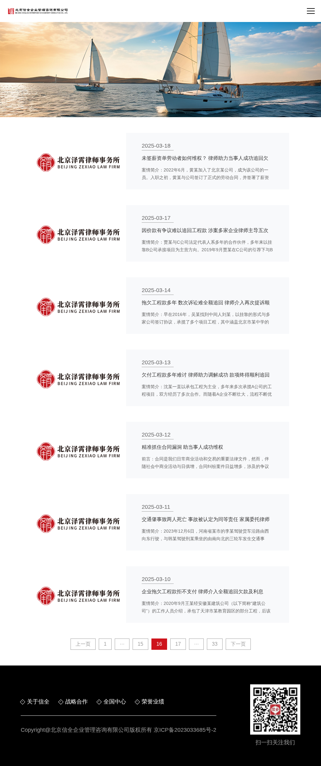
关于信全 (38, 701)
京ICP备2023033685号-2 (185, 730)
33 (215, 644)
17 (178, 644)
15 (140, 644)
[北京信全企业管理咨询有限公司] (37, 11)
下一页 (238, 644)
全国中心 (114, 701)
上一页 (83, 644)
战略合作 (76, 701)
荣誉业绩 (153, 701)
